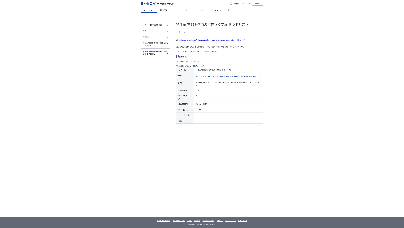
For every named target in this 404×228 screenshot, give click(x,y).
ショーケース (178, 10)
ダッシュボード (230, 221)
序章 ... (145, 31)
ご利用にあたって (179, 221)
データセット (149, 10)
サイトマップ (242, 221)
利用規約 (197, 221)
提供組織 (163, 10)
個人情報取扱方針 (208, 221)
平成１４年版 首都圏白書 (152, 25)
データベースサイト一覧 (220, 10)
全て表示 (201, 66)
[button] (235, 3)
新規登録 (257, 3)
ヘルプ (189, 221)
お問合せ (220, 221)
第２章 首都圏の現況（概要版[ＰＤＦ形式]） (155, 44)
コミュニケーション (197, 10)
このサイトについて (163, 221)
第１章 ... (146, 37)
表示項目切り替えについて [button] (186, 61)
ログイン (246, 3)
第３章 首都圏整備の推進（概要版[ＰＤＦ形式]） (155, 53)
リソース (181, 32)
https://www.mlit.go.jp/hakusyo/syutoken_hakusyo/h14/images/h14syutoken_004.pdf (211, 40)
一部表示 (195, 66)
